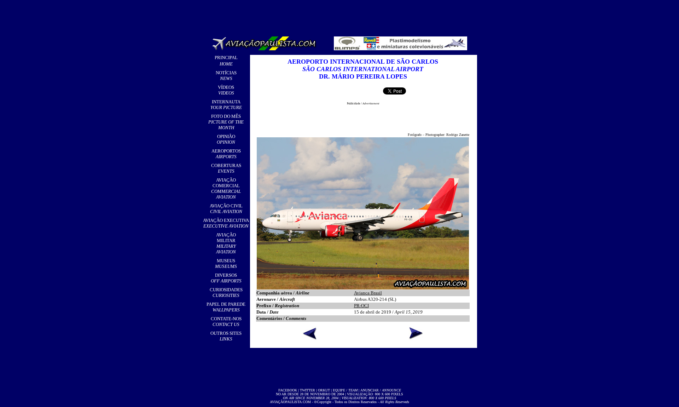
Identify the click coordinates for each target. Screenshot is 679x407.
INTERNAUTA (226, 104)
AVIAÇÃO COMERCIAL (226, 188)
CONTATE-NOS (226, 321)
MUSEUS (226, 263)
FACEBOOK (287, 390)
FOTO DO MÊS (226, 122)
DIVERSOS (226, 278)
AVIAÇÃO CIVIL (226, 208)
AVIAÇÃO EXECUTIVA (226, 223)
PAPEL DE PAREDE (226, 307)
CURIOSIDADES (226, 292)
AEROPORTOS (226, 153)
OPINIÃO (226, 139)
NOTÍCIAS (226, 75)
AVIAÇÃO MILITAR (226, 243)
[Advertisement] (341, 16)
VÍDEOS (226, 90)
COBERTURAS (226, 168)
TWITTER (307, 390)
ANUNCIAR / (380, 390)
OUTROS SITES (226, 336)
